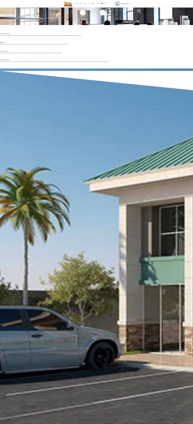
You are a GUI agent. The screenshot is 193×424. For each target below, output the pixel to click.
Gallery (85, 3)
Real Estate (93, 3)
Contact (98, 3)
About (77, 3)
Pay (89, 3)
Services (80, 3)
